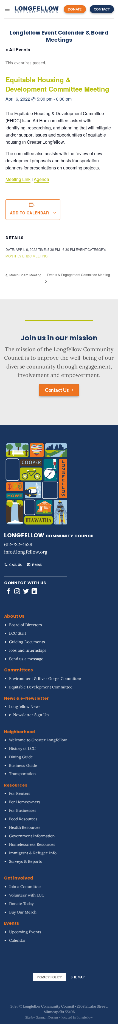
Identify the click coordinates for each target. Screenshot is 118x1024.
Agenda (41, 179)
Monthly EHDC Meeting (26, 256)
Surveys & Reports (25, 861)
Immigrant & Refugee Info (33, 852)
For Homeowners (25, 801)
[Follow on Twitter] (26, 592)
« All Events (17, 49)
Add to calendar (29, 212)
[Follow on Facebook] (8, 592)
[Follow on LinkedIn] (34, 592)
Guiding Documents (27, 641)
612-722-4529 (18, 544)
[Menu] (7, 9)
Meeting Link (17, 179)
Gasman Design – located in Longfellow (64, 1017)
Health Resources (25, 827)
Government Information (32, 835)
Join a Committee (25, 886)
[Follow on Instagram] (17, 592)
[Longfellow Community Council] (36, 9)
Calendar (17, 940)
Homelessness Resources (32, 844)
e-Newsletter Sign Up (29, 714)
